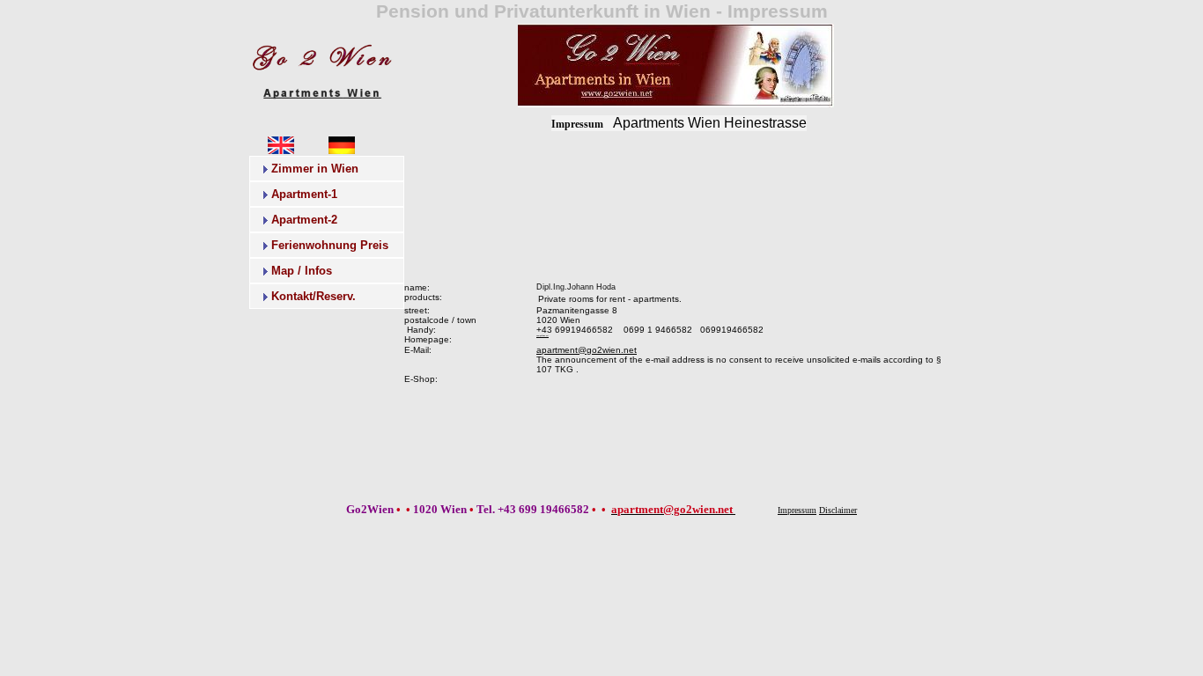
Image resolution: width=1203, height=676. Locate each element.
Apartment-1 (304, 194)
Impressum (577, 124)
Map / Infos (301, 270)
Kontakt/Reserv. (313, 296)
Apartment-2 (304, 219)
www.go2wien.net (542, 335)
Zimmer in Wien (314, 168)
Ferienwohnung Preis (329, 245)
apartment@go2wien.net (586, 350)
